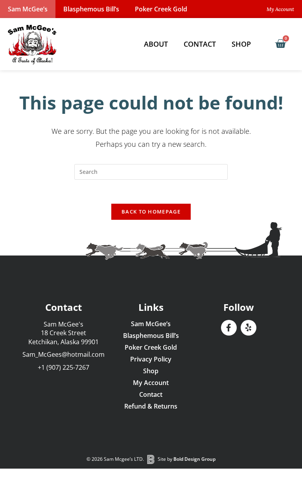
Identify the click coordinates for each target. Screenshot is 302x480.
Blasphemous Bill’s (91, 9)
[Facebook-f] (229, 328)
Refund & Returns (150, 406)
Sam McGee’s (28, 9)
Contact (200, 44)
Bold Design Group (194, 459)
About (156, 44)
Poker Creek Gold (161, 9)
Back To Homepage (151, 211)
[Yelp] (248, 328)
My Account (151, 383)
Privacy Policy (150, 359)
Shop (241, 44)
